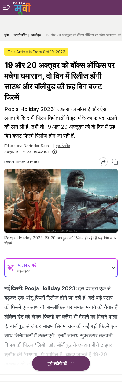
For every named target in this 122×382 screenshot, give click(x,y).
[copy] (115, 162)
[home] (22, 7)
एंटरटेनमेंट (63, 145)
